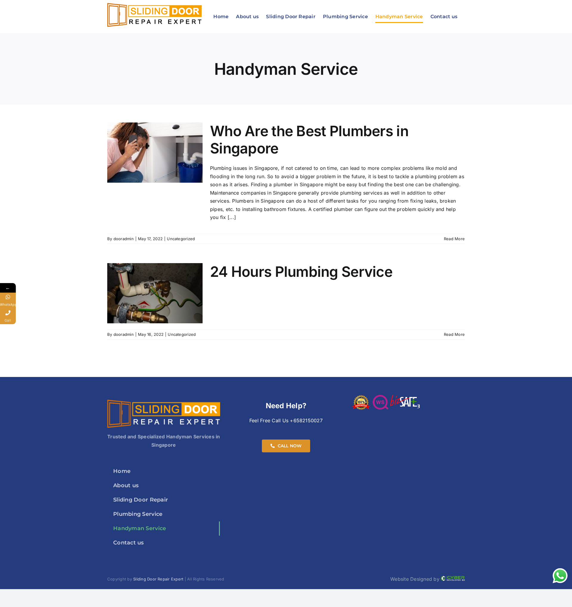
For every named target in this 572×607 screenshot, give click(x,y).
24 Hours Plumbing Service (301, 271)
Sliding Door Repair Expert (158, 579)
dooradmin (124, 238)
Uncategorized (181, 238)
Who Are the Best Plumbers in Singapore (309, 139)
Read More (454, 238)
